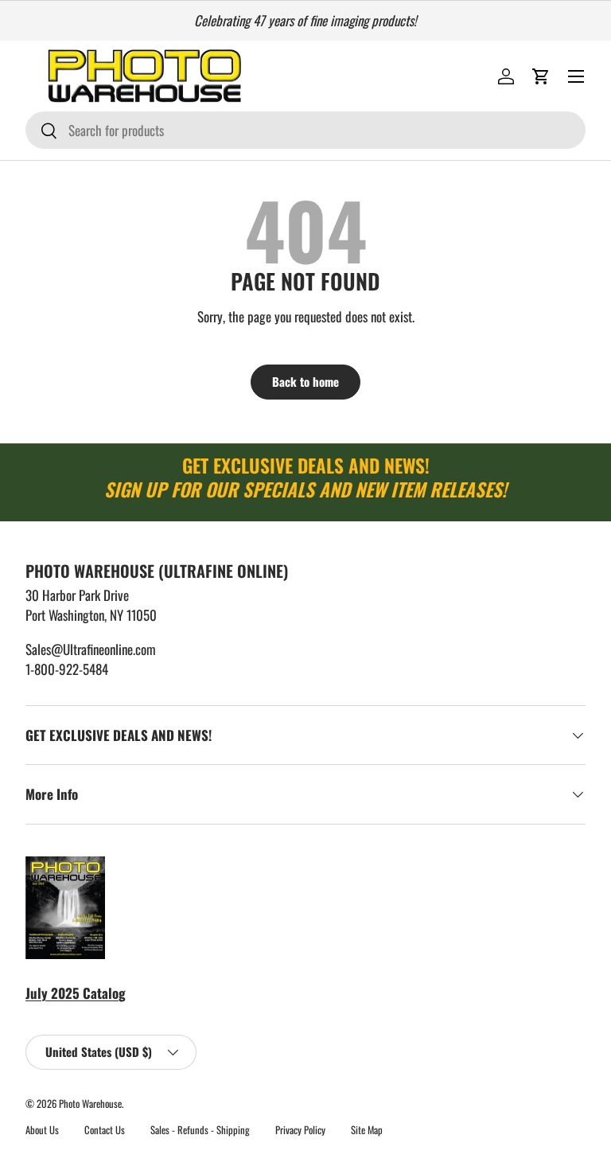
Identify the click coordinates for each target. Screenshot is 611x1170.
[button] (540, 76)
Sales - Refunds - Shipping (200, 1129)
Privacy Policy (300, 1129)
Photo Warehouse (90, 1103)
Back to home (305, 381)
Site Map (367, 1129)
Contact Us (104, 1129)
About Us (42, 1129)
